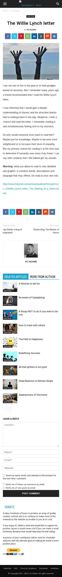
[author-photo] (31, 257)
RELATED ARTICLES (16, 277)
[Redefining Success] (10, 356)
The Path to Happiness (31, 339)
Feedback (55, 568)
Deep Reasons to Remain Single (36, 380)
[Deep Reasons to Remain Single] (10, 384)
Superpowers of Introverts (33, 394)
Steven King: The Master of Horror (46, 231)
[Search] (58, 4)
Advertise (7, 568)
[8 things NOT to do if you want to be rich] (10, 315)
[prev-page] (4, 409)
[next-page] (9, 409)
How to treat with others (32, 325)
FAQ (15, 568)
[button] (5, 4)
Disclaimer (43, 568)
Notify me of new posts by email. (21, 488)
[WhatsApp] (28, 36)
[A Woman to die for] (10, 287)
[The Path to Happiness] (10, 343)
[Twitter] (14, 36)
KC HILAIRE (31, 30)
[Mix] (47, 36)
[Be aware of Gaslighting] (10, 301)
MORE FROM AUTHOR (42, 277)
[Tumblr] (41, 36)
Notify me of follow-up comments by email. (25, 484)
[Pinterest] (21, 36)
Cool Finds (15, 11)
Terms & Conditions (28, 568)
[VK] (54, 36)
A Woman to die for (29, 283)
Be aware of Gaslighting (32, 297)
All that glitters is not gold (33, 367)
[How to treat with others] (10, 329)
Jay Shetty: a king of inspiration (12, 231)
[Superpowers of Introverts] (10, 398)
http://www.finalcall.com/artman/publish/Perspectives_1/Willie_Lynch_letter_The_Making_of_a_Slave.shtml (31, 189)
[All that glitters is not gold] (10, 370)
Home (5, 11)
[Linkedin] (34, 36)
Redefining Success (29, 353)
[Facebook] (8, 36)
